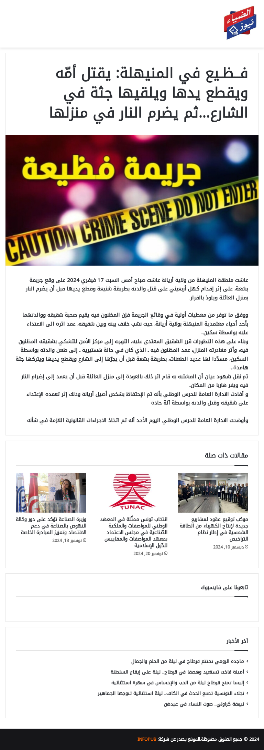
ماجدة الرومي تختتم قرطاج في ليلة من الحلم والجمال (187, 661)
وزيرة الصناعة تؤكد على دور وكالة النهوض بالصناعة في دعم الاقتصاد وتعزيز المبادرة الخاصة (51, 526)
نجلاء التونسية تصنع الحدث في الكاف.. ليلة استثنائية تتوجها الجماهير (171, 693)
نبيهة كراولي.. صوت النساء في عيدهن (204, 704)
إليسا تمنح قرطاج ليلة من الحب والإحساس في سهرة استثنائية (177, 682)
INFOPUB (147, 739)
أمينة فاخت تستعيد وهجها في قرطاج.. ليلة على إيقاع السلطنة (177, 672)
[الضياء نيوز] (240, 24)
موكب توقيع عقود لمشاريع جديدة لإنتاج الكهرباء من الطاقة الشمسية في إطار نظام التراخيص (214, 529)
